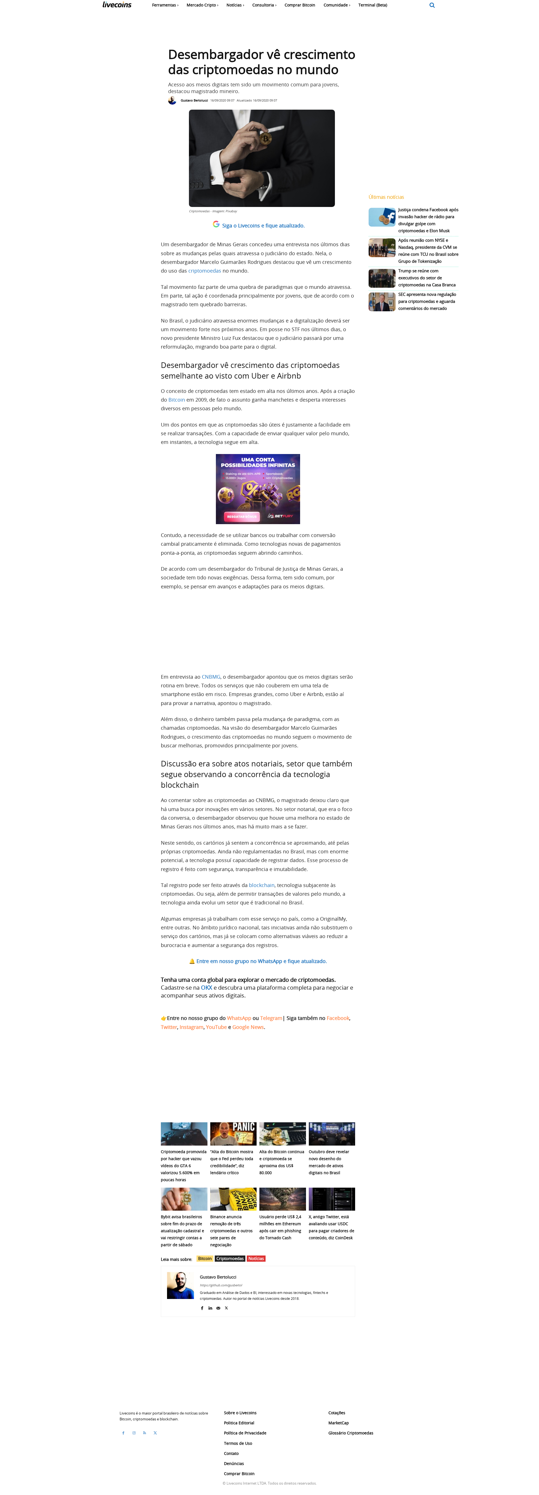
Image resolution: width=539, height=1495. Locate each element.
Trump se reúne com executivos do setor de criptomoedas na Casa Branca (427, 277)
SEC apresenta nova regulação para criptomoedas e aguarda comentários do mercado (427, 301)
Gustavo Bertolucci (194, 100)
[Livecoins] (117, 5)
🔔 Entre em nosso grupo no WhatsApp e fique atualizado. (258, 961)
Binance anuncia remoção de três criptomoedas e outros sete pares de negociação (231, 1230)
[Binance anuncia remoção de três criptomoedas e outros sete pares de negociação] (233, 1199)
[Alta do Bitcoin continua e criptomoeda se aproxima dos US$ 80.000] (282, 1134)
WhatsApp (239, 1018)
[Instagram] (134, 1433)
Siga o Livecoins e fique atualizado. (263, 225)
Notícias (256, 1258)
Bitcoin (176, 399)
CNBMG (211, 676)
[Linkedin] (210, 1307)
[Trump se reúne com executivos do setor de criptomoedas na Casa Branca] (382, 278)
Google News (248, 1027)
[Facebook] (202, 1307)
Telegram (271, 1018)
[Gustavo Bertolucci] (173, 100)
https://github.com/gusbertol (221, 1285)
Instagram (192, 1027)
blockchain (262, 885)
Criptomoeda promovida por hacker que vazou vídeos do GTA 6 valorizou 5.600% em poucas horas (184, 1165)
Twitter (169, 1027)
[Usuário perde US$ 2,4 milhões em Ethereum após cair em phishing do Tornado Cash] (282, 1199)
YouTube (216, 1027)
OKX (206, 987)
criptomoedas (204, 270)
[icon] (432, 5)
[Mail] (218, 1307)
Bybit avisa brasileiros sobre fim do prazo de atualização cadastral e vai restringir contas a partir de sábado (182, 1230)
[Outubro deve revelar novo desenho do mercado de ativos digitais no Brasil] (332, 1134)
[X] (226, 1307)
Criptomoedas (230, 1258)
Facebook (338, 1018)
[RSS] (144, 1433)
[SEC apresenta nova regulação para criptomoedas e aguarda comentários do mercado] (382, 301)
